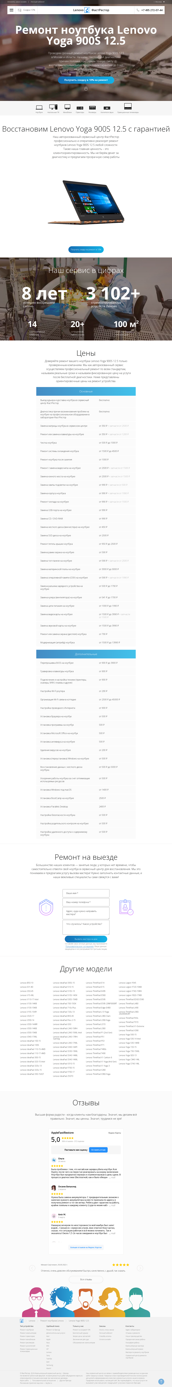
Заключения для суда (81, 1339)
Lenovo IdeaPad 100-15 (30, 1041)
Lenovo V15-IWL (27, 995)
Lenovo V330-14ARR (28, 1024)
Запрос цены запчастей (81, 1336)
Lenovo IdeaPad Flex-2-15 (64, 1020)
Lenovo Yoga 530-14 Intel (130, 1038)
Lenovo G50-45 (26, 991)
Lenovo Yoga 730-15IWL (129, 1051)
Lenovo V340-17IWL (28, 1036)
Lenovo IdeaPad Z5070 (63, 1076)
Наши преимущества (134, 1336)
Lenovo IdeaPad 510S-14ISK (65, 995)
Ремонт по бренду (53, 1330)
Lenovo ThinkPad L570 (95, 1024)
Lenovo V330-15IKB (28, 1032)
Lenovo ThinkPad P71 (95, 1045)
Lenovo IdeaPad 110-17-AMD (32, 1053)
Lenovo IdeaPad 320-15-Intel (32, 1061)
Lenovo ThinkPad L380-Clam (98, 1016)
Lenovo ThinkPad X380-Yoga (98, 1074)
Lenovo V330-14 (27, 1020)
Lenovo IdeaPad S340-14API (65, 1047)
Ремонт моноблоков (27, 1339)
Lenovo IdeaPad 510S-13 (64, 991)
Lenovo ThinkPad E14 (95, 982)
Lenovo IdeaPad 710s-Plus (64, 1007)
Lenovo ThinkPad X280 (95, 1070)
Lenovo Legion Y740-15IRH (130, 991)
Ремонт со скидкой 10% (81, 1330)
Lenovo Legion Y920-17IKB (130, 995)
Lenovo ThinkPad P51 (95, 1036)
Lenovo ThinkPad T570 (128, 1022)
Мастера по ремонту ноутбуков (137, 1352)
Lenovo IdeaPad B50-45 (63, 1016)
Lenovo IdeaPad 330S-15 (64, 982)
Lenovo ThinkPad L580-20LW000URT (129, 1013)
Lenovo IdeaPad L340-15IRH (65, 1028)
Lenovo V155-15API (28, 1012)
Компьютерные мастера (135, 1346)
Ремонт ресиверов (27, 1342)
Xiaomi (48, 1368)
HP (47, 1349)
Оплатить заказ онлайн (17, 2)
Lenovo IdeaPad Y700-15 (64, 1067)
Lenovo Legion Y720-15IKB (130, 987)
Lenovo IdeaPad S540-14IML (65, 1055)
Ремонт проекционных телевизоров (28, 1350)
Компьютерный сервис (134, 1349)
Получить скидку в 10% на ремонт (86, 80)
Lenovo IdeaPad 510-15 (63, 987)
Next (140, 1268)
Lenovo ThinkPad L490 (128, 1007)
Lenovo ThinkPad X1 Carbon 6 (99, 1057)
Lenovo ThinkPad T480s (96, 1049)
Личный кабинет (37, 2)
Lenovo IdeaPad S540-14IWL (65, 1059)
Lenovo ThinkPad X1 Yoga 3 (98, 1065)
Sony (48, 1355)
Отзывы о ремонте (133, 1333)
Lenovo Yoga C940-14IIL (129, 1059)
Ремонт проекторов (27, 1336)
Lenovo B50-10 (26, 982)
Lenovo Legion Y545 (127, 982)
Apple (48, 1339)
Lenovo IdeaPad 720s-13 (64, 1012)
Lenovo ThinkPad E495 (95, 991)
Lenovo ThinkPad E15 (95, 987)
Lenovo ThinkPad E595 (95, 999)
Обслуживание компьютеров (84, 1342)
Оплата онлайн (105, 1339)
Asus (48, 1342)
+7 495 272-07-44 (151, 10)
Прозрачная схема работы (135, 1339)
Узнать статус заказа (106, 1330)
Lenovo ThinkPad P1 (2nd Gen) (99, 1032)
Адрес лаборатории (133, 1330)
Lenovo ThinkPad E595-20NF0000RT (101, 1003)
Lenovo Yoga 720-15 (128, 1047)
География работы (132, 1342)
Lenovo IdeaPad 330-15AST (32, 1074)
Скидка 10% (29, 9)
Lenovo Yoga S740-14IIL (129, 1063)
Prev (32, 1268)
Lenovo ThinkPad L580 (95, 1028)
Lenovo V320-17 (27, 1016)
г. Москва (158, 2)
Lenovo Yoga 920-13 (128, 1055)
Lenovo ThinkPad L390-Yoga (98, 1020)
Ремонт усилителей (27, 1346)
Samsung (49, 1365)
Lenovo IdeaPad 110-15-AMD (32, 1049)
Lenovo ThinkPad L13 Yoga (97, 1012)
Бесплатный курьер (80, 1333)
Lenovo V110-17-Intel (29, 999)
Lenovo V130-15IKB (28, 1007)
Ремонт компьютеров (28, 1333)
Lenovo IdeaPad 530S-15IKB (65, 999)
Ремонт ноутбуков (27, 1330)
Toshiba (49, 1359)
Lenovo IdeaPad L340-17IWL (65, 1043)
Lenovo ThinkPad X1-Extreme (131, 1026)
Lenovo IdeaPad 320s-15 (31, 1070)
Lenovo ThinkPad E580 (95, 995)
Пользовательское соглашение (80, 946)
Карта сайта (24, 1380)
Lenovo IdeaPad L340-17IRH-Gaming (65, 1037)
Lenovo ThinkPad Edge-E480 (98, 1007)
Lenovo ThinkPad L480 (128, 1003)
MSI (47, 1346)
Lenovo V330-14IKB (28, 1028)
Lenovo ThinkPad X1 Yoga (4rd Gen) (101, 1061)
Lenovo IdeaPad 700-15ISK (64, 1003)
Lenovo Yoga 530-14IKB (129, 1043)
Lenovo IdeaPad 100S (29, 1045)
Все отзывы (86, 1279)
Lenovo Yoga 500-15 (128, 1034)
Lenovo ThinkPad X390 (128, 1030)
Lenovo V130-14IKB (28, 1003)
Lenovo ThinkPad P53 (95, 1041)
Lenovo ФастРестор (86, 10)
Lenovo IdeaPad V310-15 (64, 1063)
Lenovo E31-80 (26, 987)
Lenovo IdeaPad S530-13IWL (65, 1051)
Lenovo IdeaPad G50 (62, 1024)
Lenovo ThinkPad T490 (95, 1053)
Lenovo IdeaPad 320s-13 (31, 1065)
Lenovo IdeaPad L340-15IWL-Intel (67, 1032)
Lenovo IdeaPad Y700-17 (64, 1072)
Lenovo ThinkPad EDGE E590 (131, 999)
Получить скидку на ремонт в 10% (86, 249)
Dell (47, 1362)
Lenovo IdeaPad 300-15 (30, 1057)
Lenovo (48, 1352)
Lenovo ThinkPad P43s (128, 1018)
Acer (48, 1336)
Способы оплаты (105, 1336)
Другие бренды (65, 1380)
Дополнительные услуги (55, 1333)
